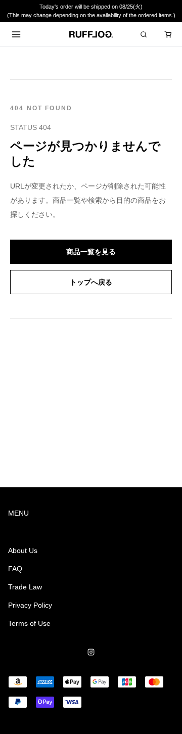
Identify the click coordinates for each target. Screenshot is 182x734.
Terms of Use (29, 623)
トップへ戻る (91, 282)
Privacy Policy (30, 605)
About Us (22, 550)
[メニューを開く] (16, 34)
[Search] (143, 34)
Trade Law (25, 587)
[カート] (168, 34)
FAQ (15, 569)
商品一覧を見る (91, 252)
